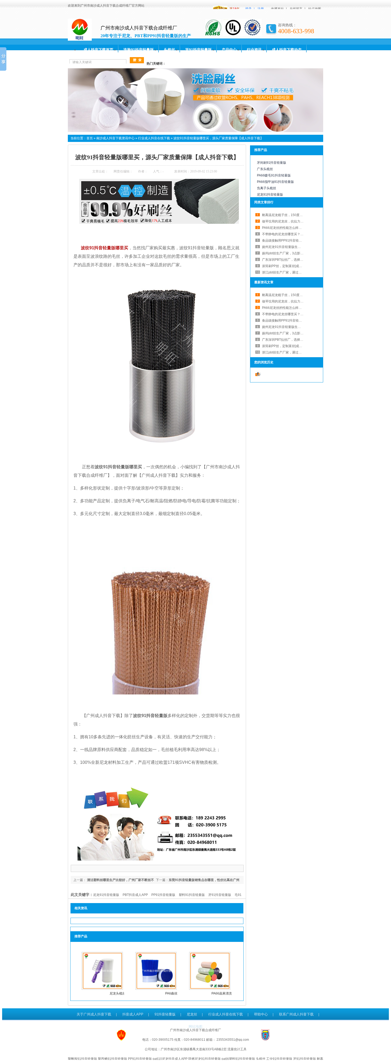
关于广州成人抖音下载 (94, 1014)
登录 (248, 9)
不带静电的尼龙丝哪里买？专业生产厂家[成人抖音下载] (301, 314)
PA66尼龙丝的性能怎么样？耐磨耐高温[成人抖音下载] (300, 228)
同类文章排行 (263, 202)
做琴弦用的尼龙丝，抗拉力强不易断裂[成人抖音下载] (299, 301)
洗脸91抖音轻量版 (138, 50)
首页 (89, 138)
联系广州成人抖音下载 (296, 1014)
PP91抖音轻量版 (163, 895)
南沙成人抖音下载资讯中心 (115, 138)
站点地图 (314, 9)
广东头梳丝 (265, 169)
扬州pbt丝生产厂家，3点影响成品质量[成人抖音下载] (299, 253)
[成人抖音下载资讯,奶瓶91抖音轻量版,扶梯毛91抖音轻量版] (195, 131)
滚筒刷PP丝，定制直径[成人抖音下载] (289, 346)
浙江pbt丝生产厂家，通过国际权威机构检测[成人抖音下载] (303, 272)
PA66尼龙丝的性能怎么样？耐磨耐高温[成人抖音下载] (300, 308)
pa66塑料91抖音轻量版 (238, 1059)
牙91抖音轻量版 (198, 50)
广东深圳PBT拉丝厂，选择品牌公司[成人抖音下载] (298, 260)
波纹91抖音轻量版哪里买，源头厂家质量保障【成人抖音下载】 (218, 138)
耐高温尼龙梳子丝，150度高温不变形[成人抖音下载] (299, 215)
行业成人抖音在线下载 (154, 138)
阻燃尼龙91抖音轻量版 (204, 1059)
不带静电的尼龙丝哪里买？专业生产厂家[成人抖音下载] (301, 234)
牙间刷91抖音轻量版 (271, 163)
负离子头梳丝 (266, 188)
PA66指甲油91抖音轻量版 (275, 182)
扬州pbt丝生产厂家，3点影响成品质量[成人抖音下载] (299, 333)
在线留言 (296, 9)
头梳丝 (169, 50)
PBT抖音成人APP (135, 895)
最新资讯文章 (263, 282)
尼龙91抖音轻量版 (106, 895)
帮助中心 (261, 1014)
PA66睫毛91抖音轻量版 (274, 175)
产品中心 (229, 50)
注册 (260, 9)
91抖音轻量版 (165, 1014)
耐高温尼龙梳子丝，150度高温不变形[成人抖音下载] (299, 295)
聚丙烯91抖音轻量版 (112, 1059)
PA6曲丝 (171, 993)
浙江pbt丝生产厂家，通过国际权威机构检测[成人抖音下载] (303, 352)
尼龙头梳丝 (118, 993)
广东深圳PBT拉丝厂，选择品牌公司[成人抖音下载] (298, 340)
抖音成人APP (132, 1014)
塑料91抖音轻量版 (192, 895)
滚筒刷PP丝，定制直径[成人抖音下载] (289, 266)
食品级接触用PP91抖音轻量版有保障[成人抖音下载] (298, 240)
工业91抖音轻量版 (279, 1059)
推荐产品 (260, 150)
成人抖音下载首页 (98, 50)
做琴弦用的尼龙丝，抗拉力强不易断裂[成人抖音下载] (299, 221)
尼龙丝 (192, 1014)
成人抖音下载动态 (287, 50)
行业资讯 (254, 50)
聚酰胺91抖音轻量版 (82, 1059)
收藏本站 (277, 9)
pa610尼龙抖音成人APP (170, 1059)
